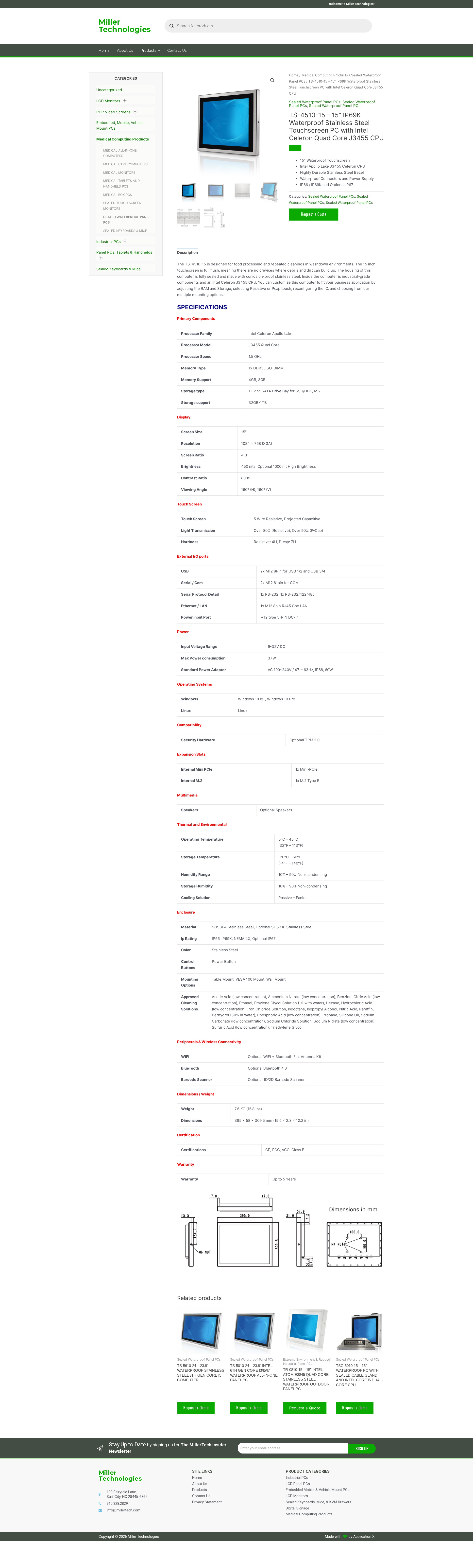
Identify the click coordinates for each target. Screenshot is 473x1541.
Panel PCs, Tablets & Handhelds (124, 252)
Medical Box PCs (117, 195)
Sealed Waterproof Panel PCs (314, 102)
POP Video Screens (113, 112)
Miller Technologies (125, 25)
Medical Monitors (119, 172)
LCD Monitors (108, 101)
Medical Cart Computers (125, 164)
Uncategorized (109, 89)
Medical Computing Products (122, 139)
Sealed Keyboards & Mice (125, 231)
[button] (272, 80)
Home (293, 75)
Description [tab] (187, 252)
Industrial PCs (108, 241)
